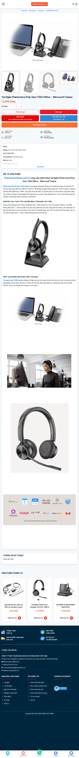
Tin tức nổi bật (35, 735)
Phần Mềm (7, 735)
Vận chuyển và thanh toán (38, 724)
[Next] (73, 60)
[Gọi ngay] (39, 752)
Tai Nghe (41, 10)
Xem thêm (40, 205)
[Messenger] (71, 753)
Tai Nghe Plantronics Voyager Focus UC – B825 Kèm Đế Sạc (56, 645)
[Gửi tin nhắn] (23, 753)
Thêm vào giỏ (20, 150)
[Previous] (6, 60)
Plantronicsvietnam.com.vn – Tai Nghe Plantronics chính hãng (43, 583)
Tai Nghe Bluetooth (52, 10)
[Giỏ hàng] (76, 4)
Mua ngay (58, 150)
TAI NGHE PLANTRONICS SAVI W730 (29, 644)
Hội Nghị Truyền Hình (10, 732)
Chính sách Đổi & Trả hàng (38, 732)
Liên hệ (32, 738)
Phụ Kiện (7, 738)
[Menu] (3, 4)
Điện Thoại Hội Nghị (10, 728)
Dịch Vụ (6, 742)
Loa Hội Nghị (8, 724)
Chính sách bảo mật (36, 728)
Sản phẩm (32, 10)
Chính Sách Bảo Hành (37, 721)
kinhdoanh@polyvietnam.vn (41, 578)
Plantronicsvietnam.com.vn (17, 216)
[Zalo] (8, 753)
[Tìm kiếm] (73, 4)
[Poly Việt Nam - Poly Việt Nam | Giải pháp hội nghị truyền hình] (39, 4)
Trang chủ (24, 10)
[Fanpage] (56, 753)
